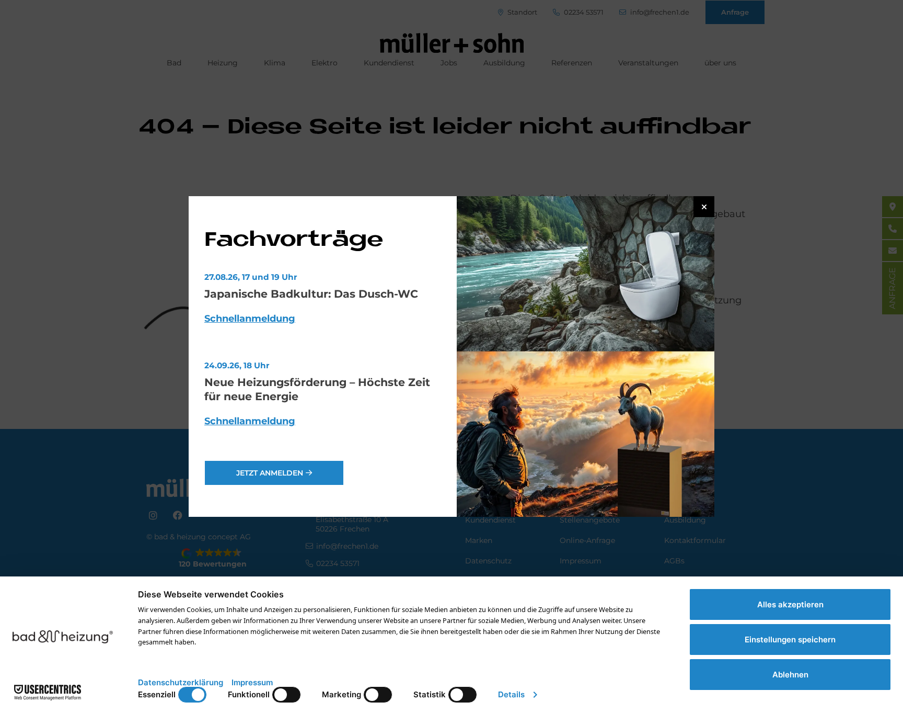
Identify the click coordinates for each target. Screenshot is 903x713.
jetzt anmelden (269, 473)
